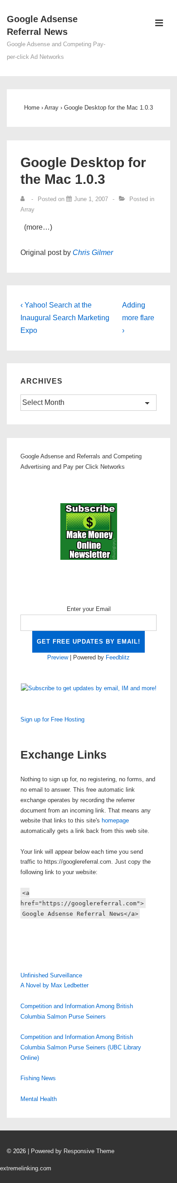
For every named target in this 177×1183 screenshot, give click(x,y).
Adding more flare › (138, 317)
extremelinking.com (25, 1168)
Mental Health (38, 1099)
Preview (57, 657)
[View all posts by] (24, 199)
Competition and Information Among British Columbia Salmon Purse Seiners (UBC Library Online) (80, 1047)
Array (27, 209)
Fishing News (38, 1078)
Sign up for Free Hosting (52, 719)
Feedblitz (118, 657)
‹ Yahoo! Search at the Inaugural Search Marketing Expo (64, 317)
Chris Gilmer (93, 252)
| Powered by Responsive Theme (71, 1151)
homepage (115, 820)
